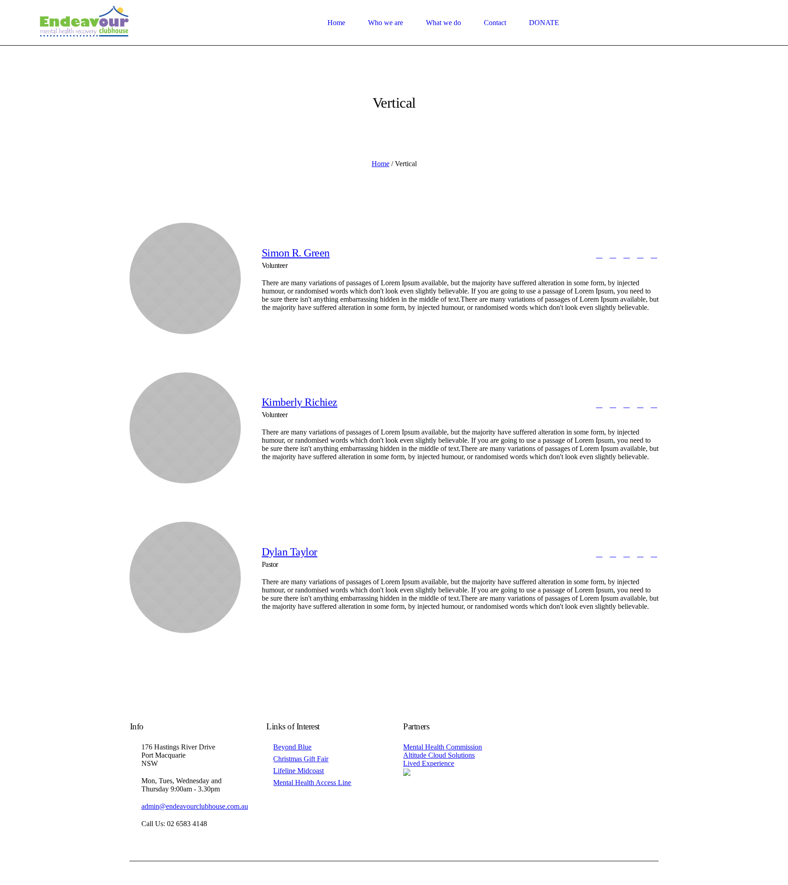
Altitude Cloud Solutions (439, 755)
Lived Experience (428, 763)
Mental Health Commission (442, 747)
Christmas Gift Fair (300, 759)
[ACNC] (406, 771)
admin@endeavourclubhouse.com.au (194, 806)
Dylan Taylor (289, 552)
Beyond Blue (292, 747)
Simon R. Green (296, 253)
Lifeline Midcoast (298, 771)
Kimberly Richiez (299, 402)
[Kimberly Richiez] (185, 428)
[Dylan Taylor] (185, 577)
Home (380, 164)
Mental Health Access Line (312, 782)
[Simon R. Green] (185, 278)
